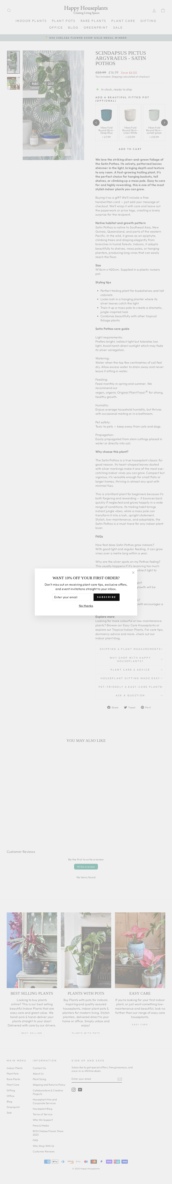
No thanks (86, 606)
